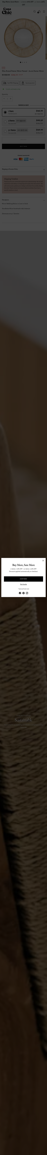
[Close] (43, 560)
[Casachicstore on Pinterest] (23, 593)
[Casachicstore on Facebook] (20, 593)
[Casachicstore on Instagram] (27, 593)
